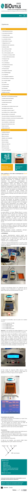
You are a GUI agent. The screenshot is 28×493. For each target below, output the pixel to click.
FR (16, 169)
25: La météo (4, 82)
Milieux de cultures (5, 136)
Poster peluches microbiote (7, 100)
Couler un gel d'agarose (6, 149)
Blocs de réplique (5, 140)
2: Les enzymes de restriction (7, 33)
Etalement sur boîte (5, 146)
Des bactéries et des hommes (7, 108)
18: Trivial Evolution (5, 68)
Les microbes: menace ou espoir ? (8, 110)
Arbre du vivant (4, 104)
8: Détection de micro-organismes (8, 45)
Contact (11, 487)
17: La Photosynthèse (6, 66)
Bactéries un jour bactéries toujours (8, 120)
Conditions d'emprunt (6, 132)
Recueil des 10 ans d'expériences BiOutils (9, 96)
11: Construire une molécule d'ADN (8, 54)
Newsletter (6, 487)
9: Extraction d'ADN (5, 47)
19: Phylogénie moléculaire (7, 70)
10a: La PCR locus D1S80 (6, 48)
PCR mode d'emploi (5, 147)
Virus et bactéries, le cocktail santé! (8, 122)
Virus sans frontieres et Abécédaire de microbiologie (11, 116)
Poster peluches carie (6, 128)
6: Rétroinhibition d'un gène (7, 41)
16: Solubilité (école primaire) (7, 64)
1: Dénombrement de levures (7, 31)
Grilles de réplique (5, 142)
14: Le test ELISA (5, 60)
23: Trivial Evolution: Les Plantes (8, 78)
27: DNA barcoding (5, 86)
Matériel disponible (5, 134)
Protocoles (4, 29)
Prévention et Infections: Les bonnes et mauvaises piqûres (12, 118)
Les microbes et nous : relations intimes (9, 112)
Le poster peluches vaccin (6, 102)
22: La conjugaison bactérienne (7, 76)
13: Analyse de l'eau (5, 58)
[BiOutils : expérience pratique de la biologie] (11, 6)
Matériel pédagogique (6, 94)
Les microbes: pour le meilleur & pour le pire (10, 106)
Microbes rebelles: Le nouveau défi (8, 114)
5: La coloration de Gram (6, 39)
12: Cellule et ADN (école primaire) (8, 56)
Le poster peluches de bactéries (8, 98)
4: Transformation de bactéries (7, 37)
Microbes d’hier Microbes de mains (8, 124)
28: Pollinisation (5, 88)
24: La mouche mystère (6, 80)
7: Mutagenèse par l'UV (6, 43)
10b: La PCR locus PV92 (6, 50)
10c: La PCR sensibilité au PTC (7, 52)
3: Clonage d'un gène (6, 35)
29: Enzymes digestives (6, 90)
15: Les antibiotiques (5, 62)
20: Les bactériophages (6, 72)
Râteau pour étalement (6, 144)
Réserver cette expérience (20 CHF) (6, 167)
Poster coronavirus (5, 126)
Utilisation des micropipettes (7, 138)
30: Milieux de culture (6, 92)
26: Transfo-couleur (5, 84)
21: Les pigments (5, 74)
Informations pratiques (6, 130)
